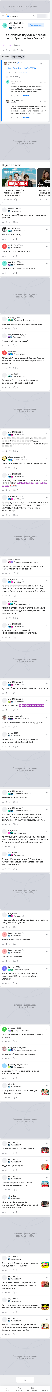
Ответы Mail (19, 354)
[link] (19, 185)
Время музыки (20, 604)
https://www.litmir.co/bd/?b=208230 (22, 68)
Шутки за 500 (20, 719)
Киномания (18, 28)
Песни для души (21, 970)
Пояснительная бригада (25, 562)
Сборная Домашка (22, 320)
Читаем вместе (21, 794)
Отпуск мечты (20, 1030)
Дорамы (17, 435)
